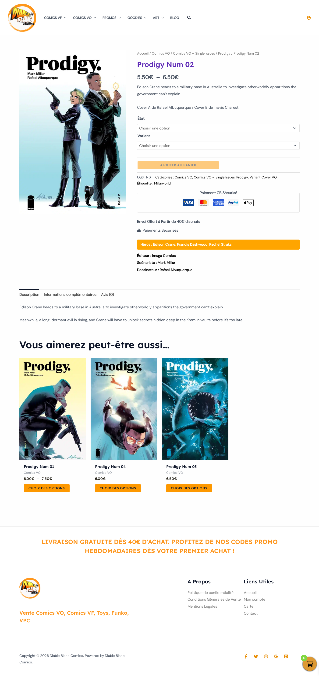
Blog (174, 18)
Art (156, 18)
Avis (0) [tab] (107, 294)
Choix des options (46, 488)
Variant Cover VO (263, 177)
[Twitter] (256, 656)
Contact (251, 613)
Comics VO (82, 18)
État (141, 118)
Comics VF (53, 18)
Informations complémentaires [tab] (70, 294)
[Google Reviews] (276, 656)
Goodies (135, 18)
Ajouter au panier (178, 165)
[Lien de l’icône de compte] (309, 18)
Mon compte (254, 599)
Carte (248, 606)
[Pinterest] (286, 656)
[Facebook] (246, 656)
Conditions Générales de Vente (214, 599)
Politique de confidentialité (211, 592)
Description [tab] (29, 294)
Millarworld (162, 183)
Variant (144, 135)
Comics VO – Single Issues (194, 53)
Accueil (143, 53)
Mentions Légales (202, 606)
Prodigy (224, 53)
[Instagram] (266, 656)
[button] (64, 18)
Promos (109, 18)
